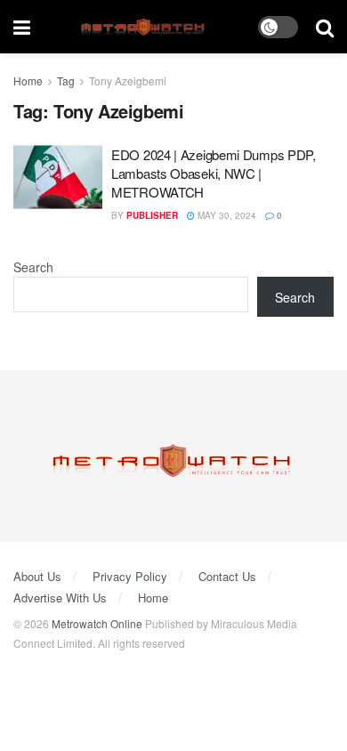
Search (33, 267)
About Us (37, 576)
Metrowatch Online (97, 623)
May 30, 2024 (225, 215)
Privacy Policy (130, 576)
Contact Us (227, 576)
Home (28, 80)
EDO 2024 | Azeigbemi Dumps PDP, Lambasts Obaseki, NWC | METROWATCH (213, 173)
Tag (66, 80)
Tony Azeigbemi (127, 80)
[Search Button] (325, 26)
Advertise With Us (60, 597)
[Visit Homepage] (144, 27)
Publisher (152, 215)
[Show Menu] (21, 26)
